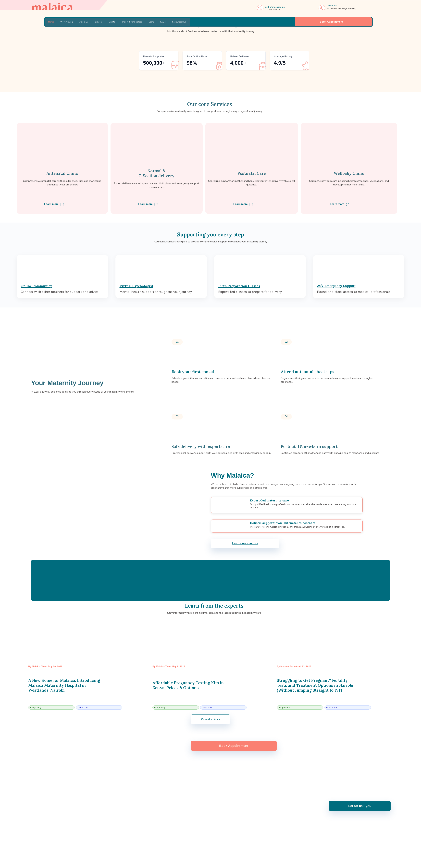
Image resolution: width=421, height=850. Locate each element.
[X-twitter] (223, 834)
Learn (151, 22)
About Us (83, 22)
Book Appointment (331, 21)
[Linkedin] (215, 834)
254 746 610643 (178, 808)
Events (112, 22)
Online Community (36, 286)
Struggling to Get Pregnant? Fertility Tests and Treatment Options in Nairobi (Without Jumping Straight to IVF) (315, 685)
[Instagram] (197, 834)
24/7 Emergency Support (336, 286)
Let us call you (359, 806)
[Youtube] (206, 834)
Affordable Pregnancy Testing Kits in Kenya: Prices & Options (188, 685)
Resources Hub (179, 22)
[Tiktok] (232, 834)
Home (51, 22)
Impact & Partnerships (132, 22)
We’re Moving (66, 22)
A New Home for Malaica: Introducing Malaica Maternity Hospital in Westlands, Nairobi (64, 685)
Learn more (51, 204)
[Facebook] (189, 834)
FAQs (163, 22)
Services (98, 22)
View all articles (210, 719)
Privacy (387, 845)
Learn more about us (245, 543)
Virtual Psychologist (136, 286)
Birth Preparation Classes (239, 286)
